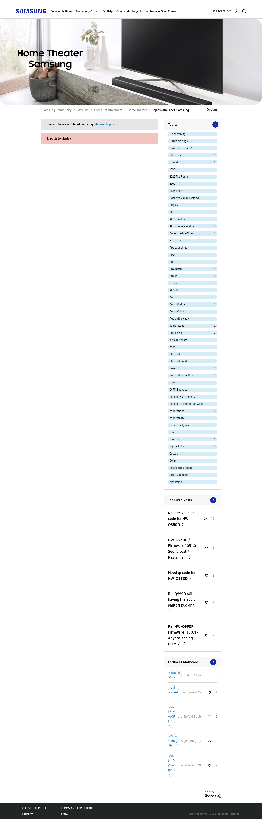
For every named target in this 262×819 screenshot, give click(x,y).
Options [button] (212, 109)
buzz (172, 382)
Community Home (61, 11)
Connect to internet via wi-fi (186, 404)
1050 (172, 169)
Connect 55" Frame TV (182, 396)
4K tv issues (176, 191)
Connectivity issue (180, 425)
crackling (175, 439)
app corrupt (176, 240)
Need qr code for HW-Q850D (182, 575)
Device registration (181, 467)
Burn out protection (181, 375)
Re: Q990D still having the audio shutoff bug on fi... (183, 599)
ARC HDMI (176, 269)
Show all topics (104, 124)
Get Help (107, 11)
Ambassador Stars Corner (161, 11)
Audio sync (176, 333)
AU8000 (174, 290)
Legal (65, 814)
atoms (173, 283)
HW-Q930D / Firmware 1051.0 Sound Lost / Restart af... (182, 549)
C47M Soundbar (179, 389)
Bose (172, 368)
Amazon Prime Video (182, 233)
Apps (172, 254)
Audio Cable (177, 311)
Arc (172, 262)
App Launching (178, 247)
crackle (174, 432)
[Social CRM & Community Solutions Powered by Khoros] (212, 795)
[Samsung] (31, 11)
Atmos (173, 276)
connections (177, 411)
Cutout (174, 453)
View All (192, 500)
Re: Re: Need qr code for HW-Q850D (181, 519)
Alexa (173, 212)
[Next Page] (215, 124)
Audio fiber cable (179, 318)
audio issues (177, 325)
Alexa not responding (182, 226)
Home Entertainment (108, 110)
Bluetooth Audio (179, 361)
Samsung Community (57, 110)
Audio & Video (178, 304)
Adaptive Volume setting (184, 198)
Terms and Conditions (77, 808)
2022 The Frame (179, 176)
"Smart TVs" (176, 155)
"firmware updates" (181, 148)
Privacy (27, 814)
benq (172, 347)
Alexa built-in (178, 219)
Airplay (174, 205)
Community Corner (87, 11)
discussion (176, 482)
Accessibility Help (35, 808)
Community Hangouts (129, 11)
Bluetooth (175, 354)
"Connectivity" (178, 134)
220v (172, 183)
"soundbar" (176, 162)
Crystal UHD (177, 446)
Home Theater (137, 110)
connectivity (177, 418)
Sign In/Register (221, 11)
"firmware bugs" (179, 141)
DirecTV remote (179, 475)
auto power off (178, 340)
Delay (173, 460)
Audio (173, 297)
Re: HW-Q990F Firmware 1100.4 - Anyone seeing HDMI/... (183, 635)
